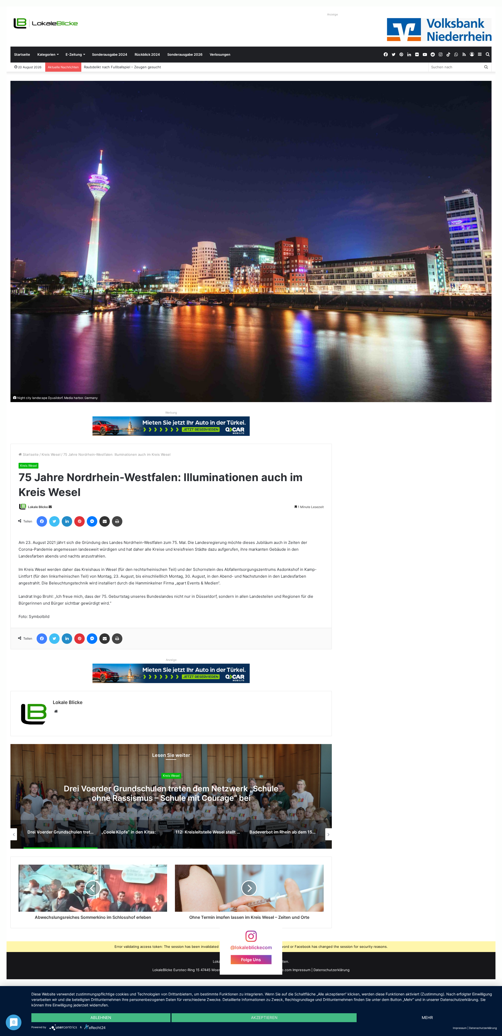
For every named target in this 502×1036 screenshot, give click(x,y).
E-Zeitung (74, 54)
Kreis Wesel (51, 454)
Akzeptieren (264, 1017)
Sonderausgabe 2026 (184, 54)
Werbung (171, 412)
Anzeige (332, 14)
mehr (427, 1017)
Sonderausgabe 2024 (109, 54)
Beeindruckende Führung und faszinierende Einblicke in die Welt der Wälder (146, 67)
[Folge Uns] (251, 939)
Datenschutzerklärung (331, 970)
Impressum (301, 970)
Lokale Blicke (38, 507)
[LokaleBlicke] (45, 23)
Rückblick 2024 (147, 54)
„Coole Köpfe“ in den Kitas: (171, 793)
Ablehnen (100, 1017)
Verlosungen (220, 54)
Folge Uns (251, 959)
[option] (171, 796)
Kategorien (46, 54)
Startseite (22, 54)
